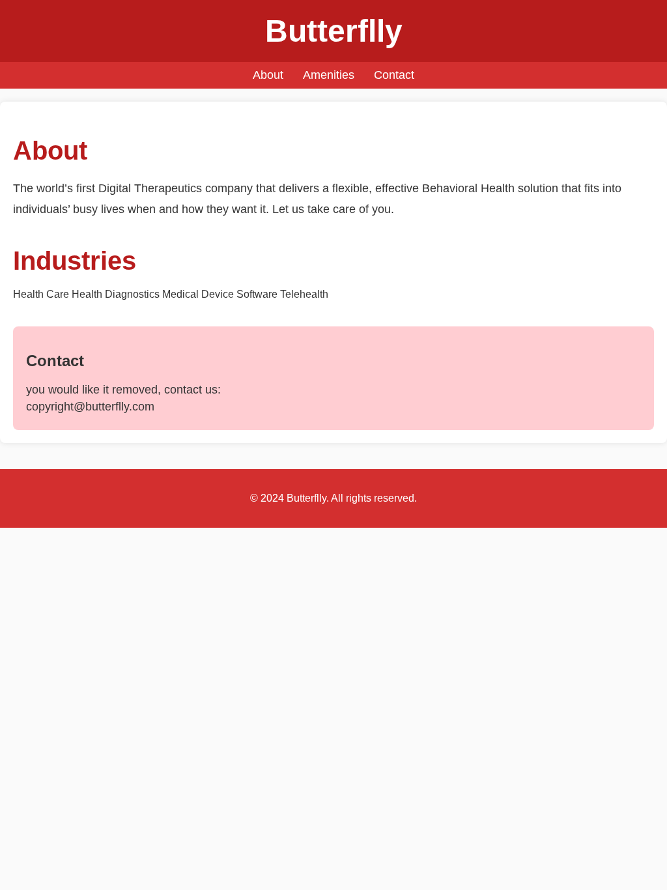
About (268, 74)
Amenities (328, 74)
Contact (394, 74)
